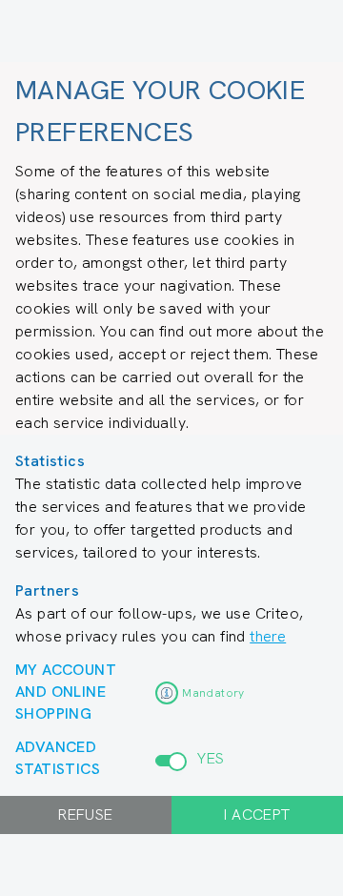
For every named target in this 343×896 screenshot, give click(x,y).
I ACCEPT (257, 814)
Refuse (85, 814)
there (268, 636)
